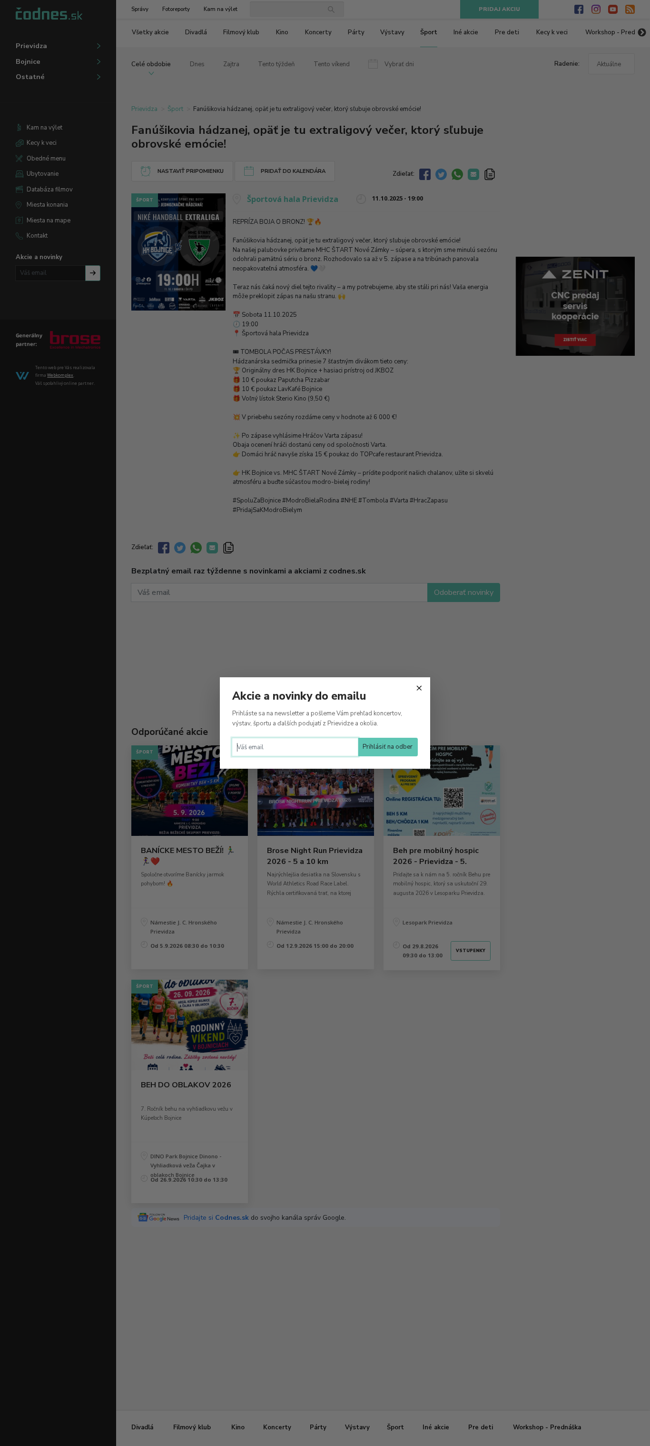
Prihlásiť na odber (388, 747)
